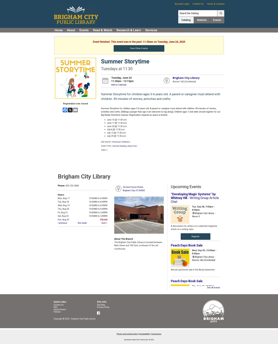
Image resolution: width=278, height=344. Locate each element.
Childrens (125, 142)
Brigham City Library (186, 78)
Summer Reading (120, 146)
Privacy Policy (103, 307)
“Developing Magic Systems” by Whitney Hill (195, 197)
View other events (139, 48)
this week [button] (82, 223)
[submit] (220, 13)
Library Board (60, 309)
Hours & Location (215, 3)
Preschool (116, 142)
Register (196, 236)
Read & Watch (102, 30)
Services (151, 30)
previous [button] (62, 223)
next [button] (103, 223)
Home (59, 30)
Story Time (132, 146)
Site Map (101, 305)
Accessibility (144, 334)
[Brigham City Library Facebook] (99, 313)
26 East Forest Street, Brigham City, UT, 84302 (134, 189)
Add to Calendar (119, 84)
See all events (213, 287)
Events (84, 30)
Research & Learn (129, 30)
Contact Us (198, 3)
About (71, 30)
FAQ (55, 307)
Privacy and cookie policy (127, 334)
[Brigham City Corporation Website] (213, 311)
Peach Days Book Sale (187, 245)
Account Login (182, 3)
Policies (57, 312)
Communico (156, 334)
